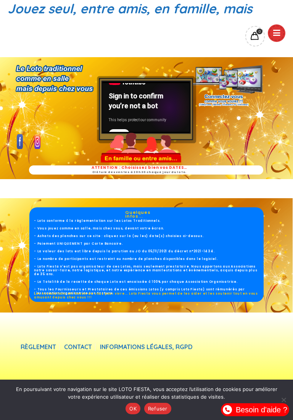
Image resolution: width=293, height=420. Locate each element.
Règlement (38, 347)
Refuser (157, 409)
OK (133, 409)
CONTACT (78, 347)
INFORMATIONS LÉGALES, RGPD (146, 347)
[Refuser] (283, 400)
